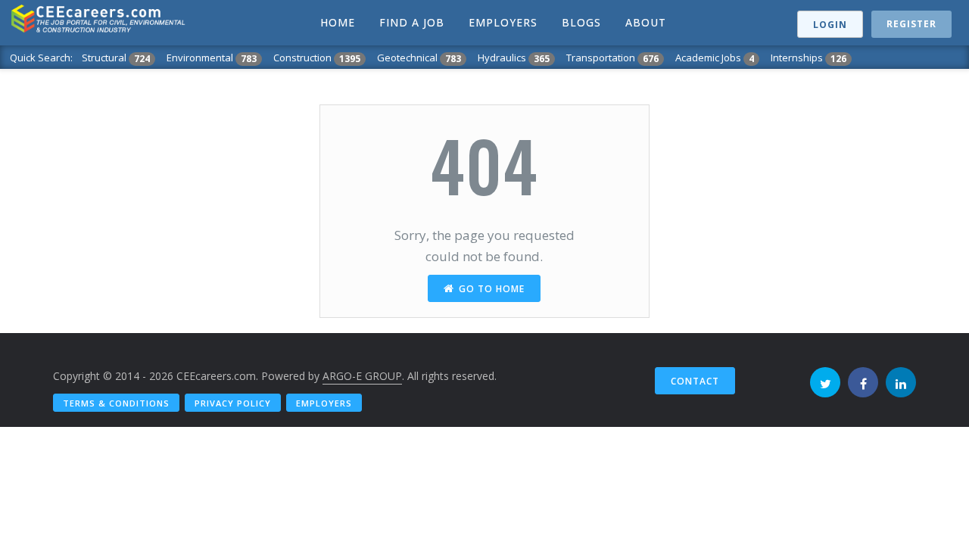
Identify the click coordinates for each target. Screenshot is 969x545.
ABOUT (645, 22)
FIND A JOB (411, 22)
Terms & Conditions (116, 403)
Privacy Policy (233, 403)
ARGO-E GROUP (362, 376)
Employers (324, 403)
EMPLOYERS (503, 22)
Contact (695, 381)
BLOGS (581, 22)
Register (911, 23)
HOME (337, 22)
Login (830, 24)
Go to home (492, 288)
